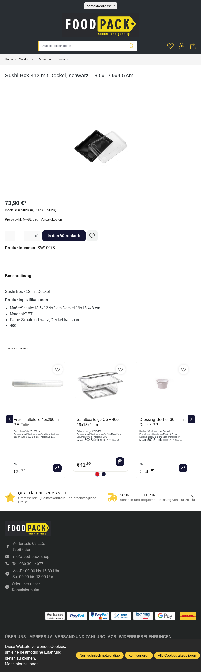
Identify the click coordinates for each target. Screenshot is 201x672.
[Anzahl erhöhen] (29, 236)
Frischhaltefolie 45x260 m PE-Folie (36, 422)
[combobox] (82, 46)
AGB (112, 637)
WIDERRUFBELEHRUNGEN (145, 637)
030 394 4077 (31, 564)
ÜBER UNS (15, 637)
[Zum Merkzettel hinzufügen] (92, 235)
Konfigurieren (138, 655)
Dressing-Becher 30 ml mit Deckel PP (162, 422)
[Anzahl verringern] (10, 236)
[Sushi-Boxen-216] (100, 144)
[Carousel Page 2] (104, 474)
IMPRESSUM (40, 637)
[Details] (57, 468)
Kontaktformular (25, 590)
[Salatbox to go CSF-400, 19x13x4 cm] (100, 384)
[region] (100, 143)
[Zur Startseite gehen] (100, 25)
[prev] (9, 419)
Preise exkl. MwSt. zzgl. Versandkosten (33, 219)
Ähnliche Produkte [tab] (17, 348)
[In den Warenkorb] (120, 461)
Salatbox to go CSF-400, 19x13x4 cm (98, 422)
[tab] (18, 276)
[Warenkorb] (193, 46)
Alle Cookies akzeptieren (177, 655)
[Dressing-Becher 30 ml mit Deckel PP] (163, 384)
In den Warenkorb (64, 236)
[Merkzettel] (170, 46)
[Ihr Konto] (181, 46)
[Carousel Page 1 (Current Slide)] (97, 474)
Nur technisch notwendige (100, 655)
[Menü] (6, 46)
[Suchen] (131, 46)
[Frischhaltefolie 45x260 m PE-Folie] (37, 384)
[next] (191, 419)
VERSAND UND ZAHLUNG (80, 637)
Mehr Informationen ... (23, 664)
